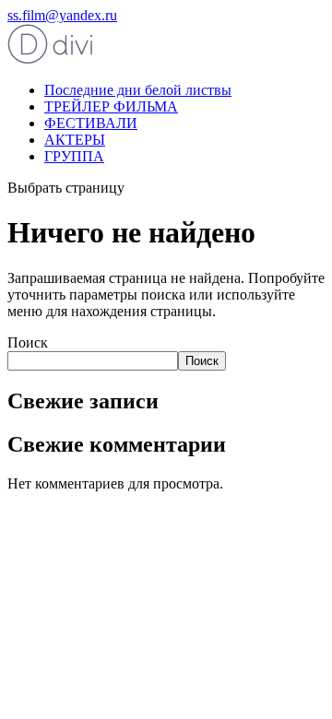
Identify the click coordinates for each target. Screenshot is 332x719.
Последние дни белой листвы (137, 90)
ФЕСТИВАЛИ (90, 123)
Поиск (27, 342)
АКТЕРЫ (74, 139)
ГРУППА (74, 156)
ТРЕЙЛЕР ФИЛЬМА (111, 106)
